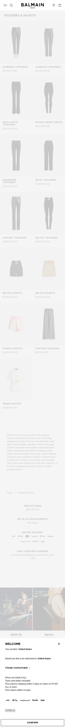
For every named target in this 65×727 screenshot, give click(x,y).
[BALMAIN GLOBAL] (32, 5)
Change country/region (16, 668)
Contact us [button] (10, 710)
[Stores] (53, 5)
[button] (11, 5)
